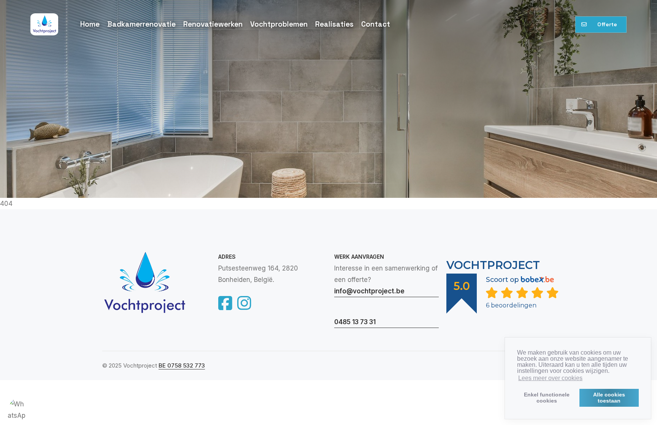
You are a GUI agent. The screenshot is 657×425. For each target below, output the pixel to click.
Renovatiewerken (213, 24)
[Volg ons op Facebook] (226, 302)
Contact (375, 24)
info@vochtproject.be (369, 291)
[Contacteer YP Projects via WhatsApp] (17, 407)
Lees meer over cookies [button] (550, 378)
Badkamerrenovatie (141, 24)
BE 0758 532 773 (182, 365)
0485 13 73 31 (355, 322)
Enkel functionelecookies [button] (547, 398)
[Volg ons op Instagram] (244, 302)
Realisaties (334, 24)
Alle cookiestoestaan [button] (609, 398)
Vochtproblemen (279, 24)
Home (90, 24)
